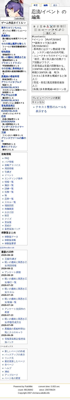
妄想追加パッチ (12, 229)
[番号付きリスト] (64, 26)
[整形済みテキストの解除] (56, 29)
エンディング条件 (14, 178)
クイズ (8, 219)
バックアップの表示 (15, 354)
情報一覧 (9, 182)
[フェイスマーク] (63, 29)
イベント (9, 175)
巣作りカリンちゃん (11, 27)
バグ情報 (9, 161)
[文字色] (47, 26)
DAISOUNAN (8, 121)
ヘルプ (8, 368)
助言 (7, 215)
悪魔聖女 (5, 35)
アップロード (11, 375)
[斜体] (37, 26)
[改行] (49, 29)
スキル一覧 (10, 202)
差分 (55, 5)
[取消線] (44, 26)
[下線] (41, 26)
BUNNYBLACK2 (10, 100)
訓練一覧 (9, 188)
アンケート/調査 (13, 272)
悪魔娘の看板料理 (10, 76)
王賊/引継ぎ (10, 259)
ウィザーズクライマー (12, 127)
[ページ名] (42, 29)
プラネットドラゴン (11, 63)
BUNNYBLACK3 (10, 87)
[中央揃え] (58, 26)
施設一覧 (9, 185)
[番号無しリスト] (36, 29)
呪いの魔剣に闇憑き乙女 (13, 57)
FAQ (7, 158)
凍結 (7, 371)
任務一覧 (9, 192)
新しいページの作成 (15, 351)
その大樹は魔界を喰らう (13, 43)
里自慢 (8, 222)
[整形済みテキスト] (53, 29)
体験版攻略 (10, 240)
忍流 (3, 116)
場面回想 (9, 205)
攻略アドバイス (12, 165)
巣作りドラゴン (9, 146)
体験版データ (11, 236)
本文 (36, 5)
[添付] (59, 29)
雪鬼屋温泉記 (8, 105)
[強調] (34, 26)
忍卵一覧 (9, 198)
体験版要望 (10, 243)
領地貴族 (5, 51)
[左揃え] (54, 26)
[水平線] (46, 29)
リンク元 (9, 358)
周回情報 (9, 168)
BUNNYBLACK (9, 111)
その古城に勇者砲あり (12, 68)
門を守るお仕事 (9, 95)
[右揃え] (61, 26)
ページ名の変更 (12, 378)
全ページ (9, 364)
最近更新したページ (15, 361)
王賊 (3, 132)
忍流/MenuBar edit (7, 248)
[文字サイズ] (51, 26)
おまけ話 (9, 212)
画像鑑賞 (9, 209)
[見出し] (39, 29)
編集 (46, 5)
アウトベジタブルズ (11, 82)
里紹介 (8, 225)
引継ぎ (8, 172)
